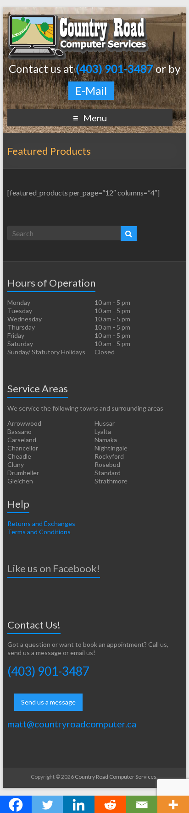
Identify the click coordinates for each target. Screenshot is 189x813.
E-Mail (91, 90)
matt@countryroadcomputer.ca (71, 723)
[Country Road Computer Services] (78, 18)
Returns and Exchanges (41, 523)
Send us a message (48, 702)
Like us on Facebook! (53, 568)
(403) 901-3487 (48, 671)
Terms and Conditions (39, 532)
